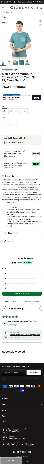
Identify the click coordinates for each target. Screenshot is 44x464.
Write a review (22, 293)
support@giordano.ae (16, 438)
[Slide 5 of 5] (27, 62)
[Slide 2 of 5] (9, 62)
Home (4, 17)
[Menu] (3, 7)
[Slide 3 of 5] (15, 62)
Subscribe (34, 372)
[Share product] (40, 25)
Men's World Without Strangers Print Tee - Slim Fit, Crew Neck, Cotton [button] (25, 335)
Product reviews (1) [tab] (12, 301)
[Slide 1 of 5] (3, 62)
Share (9, 241)
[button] (7, 69)
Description (10, 176)
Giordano (24, 457)
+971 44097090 (14, 431)
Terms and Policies (22, 462)
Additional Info (11, 233)
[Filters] (4, 308)
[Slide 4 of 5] (21, 62)
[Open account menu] (38, 7)
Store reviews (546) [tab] (32, 301)
